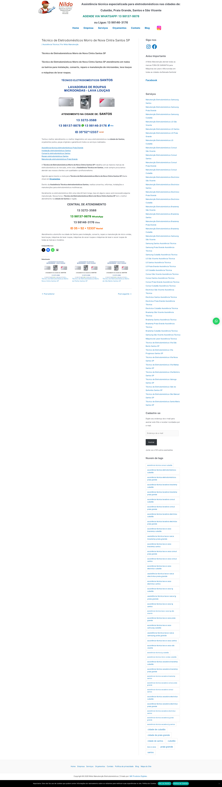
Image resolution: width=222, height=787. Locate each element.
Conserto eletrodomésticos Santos (56, 153)
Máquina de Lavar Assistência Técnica (161, 339)
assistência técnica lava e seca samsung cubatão (159, 626)
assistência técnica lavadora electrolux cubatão (162, 515)
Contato (110, 766)
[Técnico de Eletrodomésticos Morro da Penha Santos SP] (86, 269)
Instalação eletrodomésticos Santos (56, 150)
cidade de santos (155, 741)
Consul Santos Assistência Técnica (160, 278)
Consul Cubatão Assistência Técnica (160, 286)
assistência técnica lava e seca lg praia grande (161, 597)
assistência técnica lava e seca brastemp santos (159, 545)
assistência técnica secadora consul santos (160, 691)
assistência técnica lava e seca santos (162, 641)
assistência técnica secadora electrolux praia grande (162, 705)
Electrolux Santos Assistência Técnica (161, 297)
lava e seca (151, 747)
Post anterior (48, 294)
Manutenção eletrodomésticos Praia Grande (60, 159)
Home (73, 766)
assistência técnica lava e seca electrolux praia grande (160, 575)
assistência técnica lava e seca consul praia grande (162, 552)
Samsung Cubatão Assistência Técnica (161, 255)
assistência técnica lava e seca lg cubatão (160, 590)
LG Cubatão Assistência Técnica (159, 270)
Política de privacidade (124, 766)
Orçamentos (100, 766)
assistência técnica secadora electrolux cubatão (162, 698)
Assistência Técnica (51, 44)
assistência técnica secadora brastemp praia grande (162, 670)
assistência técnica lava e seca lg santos (160, 605)
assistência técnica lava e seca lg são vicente (160, 612)
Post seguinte (124, 294)
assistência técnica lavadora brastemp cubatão (162, 486)
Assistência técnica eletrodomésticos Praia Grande (62, 148)
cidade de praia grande (159, 735)
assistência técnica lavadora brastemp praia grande (162, 493)
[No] (219, 783)
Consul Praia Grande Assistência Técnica (162, 282)
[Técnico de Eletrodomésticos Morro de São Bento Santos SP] (117, 269)
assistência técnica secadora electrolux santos (161, 712)
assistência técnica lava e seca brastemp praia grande (160, 537)
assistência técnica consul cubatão (159, 465)
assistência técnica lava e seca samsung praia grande (160, 634)
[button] (216, 321)
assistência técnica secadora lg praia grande (160, 719)
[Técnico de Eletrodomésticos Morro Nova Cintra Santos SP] (56, 269)
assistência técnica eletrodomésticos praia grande (161, 478)
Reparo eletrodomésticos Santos (55, 156)
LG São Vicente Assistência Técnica (160, 258)
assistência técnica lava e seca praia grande (161, 619)
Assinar (151, 442)
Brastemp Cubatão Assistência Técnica (161, 331)
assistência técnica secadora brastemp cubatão (162, 663)
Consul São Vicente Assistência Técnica (162, 274)
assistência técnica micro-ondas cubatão (162, 657)
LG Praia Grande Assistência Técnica (161, 266)
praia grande (166, 747)
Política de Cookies (181, 783)
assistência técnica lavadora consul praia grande (161, 508)
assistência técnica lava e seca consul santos (162, 560)
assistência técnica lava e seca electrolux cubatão (159, 567)
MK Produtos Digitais (138, 776)
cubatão (172, 741)
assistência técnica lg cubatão (158, 652)
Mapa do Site (146, 766)
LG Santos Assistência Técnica (158, 262)
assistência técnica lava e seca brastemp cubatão (159, 530)
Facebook (151, 80)
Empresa (81, 766)
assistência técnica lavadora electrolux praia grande (162, 522)
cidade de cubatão (156, 729)
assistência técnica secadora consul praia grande (162, 684)
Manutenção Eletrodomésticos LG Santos (162, 129)
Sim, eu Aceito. (164, 783)
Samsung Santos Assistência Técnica (161, 243)
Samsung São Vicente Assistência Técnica (163, 335)
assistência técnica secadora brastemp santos (161, 677)
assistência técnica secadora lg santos (161, 724)
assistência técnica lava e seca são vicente (160, 646)
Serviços (89, 766)
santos (151, 752)
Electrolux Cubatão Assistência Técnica (162, 308)
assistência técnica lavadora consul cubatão (161, 500)
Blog (137, 766)
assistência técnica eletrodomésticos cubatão (161, 471)
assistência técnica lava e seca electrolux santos (159, 582)
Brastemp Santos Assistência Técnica (161, 320)
